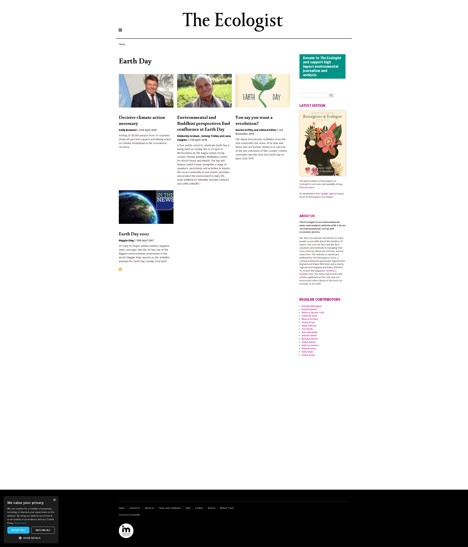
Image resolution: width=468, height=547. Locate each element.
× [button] (54, 500)
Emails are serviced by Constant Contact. (212, 294)
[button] (31, 538)
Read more (20, 523)
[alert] (31, 519)
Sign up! (234, 303)
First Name (194, 273)
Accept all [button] (18, 530)
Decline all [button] (43, 530)
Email (191, 261)
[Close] (281, 238)
